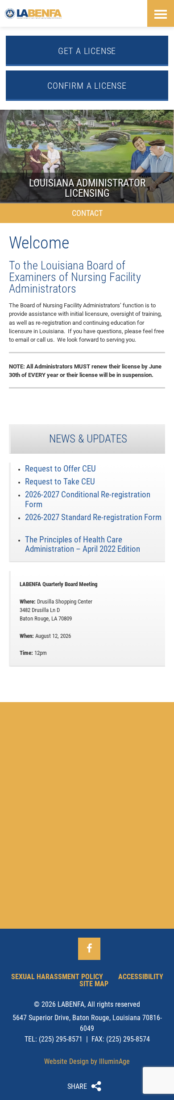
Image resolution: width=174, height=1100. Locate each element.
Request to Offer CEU (60, 468)
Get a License (87, 50)
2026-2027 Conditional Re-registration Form (87, 499)
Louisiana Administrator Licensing (87, 156)
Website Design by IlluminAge (87, 1061)
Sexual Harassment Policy (57, 976)
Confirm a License (87, 85)
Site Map (93, 984)
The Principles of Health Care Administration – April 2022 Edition (82, 544)
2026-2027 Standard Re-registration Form (93, 517)
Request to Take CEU (60, 481)
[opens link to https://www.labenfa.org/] (33, 13)
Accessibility (140, 976)
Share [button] (77, 1086)
